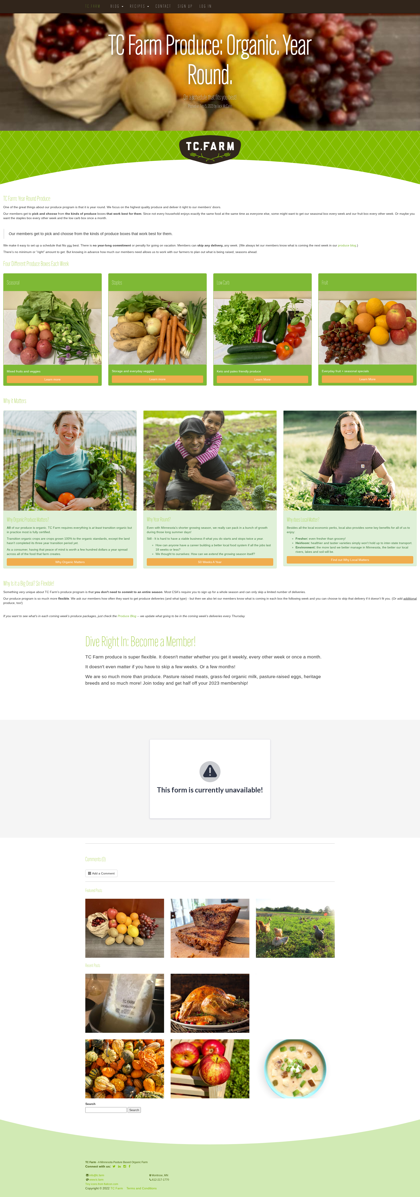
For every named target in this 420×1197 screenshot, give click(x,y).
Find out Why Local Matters (350, 560)
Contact (163, 6)
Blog (115, 6)
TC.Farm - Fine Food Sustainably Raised (210, 149)
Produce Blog (127, 616)
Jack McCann (224, 106)
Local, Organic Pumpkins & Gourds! (85, 1042)
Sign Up (185, 6)
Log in (206, 6)
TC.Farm (93, 6)
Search (90, 1104)
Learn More (262, 379)
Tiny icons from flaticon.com (101, 1184)
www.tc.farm (96, 1179)
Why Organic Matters (70, 562)
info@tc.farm (96, 1175)
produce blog (347, 245)
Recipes (138, 6)
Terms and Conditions (141, 1188)
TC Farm (116, 1188)
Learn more (52, 379)
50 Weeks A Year (210, 562)
